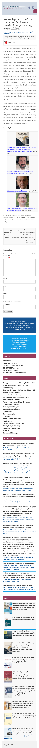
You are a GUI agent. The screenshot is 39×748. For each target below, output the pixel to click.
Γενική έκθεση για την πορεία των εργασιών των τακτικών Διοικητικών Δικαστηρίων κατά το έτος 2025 (23, 731)
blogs (14, 38)
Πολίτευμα (7, 416)
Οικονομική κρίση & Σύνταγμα (13, 423)
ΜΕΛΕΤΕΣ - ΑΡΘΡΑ (15, 217)
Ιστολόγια (23, 36)
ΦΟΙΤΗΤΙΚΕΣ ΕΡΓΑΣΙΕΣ (11, 370)
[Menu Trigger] (35, 11)
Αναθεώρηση (7, 421)
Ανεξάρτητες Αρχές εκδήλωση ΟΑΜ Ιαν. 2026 (19, 383)
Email (5, 286)
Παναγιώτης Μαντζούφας (23, 219)
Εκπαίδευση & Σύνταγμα (11, 428)
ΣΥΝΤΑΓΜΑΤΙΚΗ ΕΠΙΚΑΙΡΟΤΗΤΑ (14, 373)
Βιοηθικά (6, 430)
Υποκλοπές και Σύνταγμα (11, 399)
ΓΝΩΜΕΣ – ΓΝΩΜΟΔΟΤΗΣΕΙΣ (13, 365)
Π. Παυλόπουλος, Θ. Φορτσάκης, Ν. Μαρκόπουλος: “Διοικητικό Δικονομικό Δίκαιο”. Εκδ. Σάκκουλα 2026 (24, 716)
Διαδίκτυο (16, 36)
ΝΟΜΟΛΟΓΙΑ (7, 361)
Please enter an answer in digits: (12, 301)
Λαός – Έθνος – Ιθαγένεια (12, 418)
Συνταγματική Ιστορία (11, 407)
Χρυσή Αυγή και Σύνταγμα (12, 426)
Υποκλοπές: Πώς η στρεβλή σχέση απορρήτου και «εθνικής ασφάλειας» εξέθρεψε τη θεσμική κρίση (19, 497)
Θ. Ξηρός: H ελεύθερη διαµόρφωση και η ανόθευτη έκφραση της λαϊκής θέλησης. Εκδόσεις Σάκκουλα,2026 (23, 633)
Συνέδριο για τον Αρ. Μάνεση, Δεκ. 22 (16, 397)
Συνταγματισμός (9, 414)
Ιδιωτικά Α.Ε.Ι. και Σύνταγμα (13, 395)
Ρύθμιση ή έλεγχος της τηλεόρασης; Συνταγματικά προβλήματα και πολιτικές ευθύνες (11, 235)
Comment (6, 258)
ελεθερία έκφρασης (23, 38)
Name (5, 278)
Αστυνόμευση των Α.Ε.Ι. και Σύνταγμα (16, 402)
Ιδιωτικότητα (7, 411)
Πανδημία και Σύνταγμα (11, 404)
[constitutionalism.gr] (19, 10)
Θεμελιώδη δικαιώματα (11, 409)
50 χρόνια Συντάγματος (11, 392)
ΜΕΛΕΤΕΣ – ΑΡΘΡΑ (10, 363)
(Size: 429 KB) (12, 42)
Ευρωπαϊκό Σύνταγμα (10, 433)
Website (5, 294)
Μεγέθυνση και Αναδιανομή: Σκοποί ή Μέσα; (18, 585)
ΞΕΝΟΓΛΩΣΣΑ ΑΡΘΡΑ (11, 368)
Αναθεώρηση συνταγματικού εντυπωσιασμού (18, 563)
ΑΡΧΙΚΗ (23, 217)
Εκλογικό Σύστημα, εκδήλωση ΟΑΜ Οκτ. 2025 (19, 390)
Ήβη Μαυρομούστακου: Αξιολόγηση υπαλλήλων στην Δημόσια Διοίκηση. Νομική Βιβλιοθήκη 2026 (23, 660)
